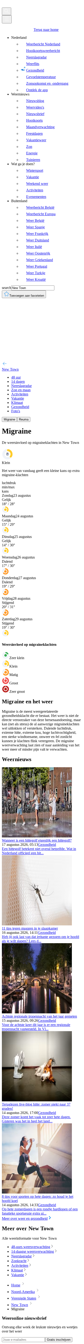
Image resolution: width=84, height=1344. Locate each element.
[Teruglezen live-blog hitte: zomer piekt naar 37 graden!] (37, 1100)
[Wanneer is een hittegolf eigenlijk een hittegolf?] (37, 836)
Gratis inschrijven (58, 1339)
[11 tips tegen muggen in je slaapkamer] (37, 924)
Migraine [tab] (9, 419)
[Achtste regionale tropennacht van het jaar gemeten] (37, 1012)
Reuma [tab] (23, 419)
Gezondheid (47, 845)
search (6, 288)
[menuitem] (46, 64)
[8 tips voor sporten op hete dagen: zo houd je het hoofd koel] (37, 1192)
